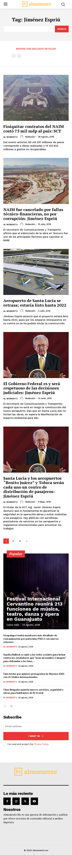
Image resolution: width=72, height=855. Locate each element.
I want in (34, 736)
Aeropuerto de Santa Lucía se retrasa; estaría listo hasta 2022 (34, 303)
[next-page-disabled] (19, 56)
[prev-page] (14, 56)
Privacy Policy (41, 744)
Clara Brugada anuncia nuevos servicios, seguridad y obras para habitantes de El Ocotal (33, 691)
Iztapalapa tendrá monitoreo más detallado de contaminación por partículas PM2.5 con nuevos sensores (31, 638)
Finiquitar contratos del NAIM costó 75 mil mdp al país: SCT (33, 128)
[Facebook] (7, 801)
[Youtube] (34, 801)
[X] (25, 801)
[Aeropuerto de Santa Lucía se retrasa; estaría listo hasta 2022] (36, 272)
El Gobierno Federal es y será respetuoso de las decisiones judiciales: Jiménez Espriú (31, 388)
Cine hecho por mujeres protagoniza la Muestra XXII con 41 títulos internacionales (33, 675)
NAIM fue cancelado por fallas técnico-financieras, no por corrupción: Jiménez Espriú (33, 214)
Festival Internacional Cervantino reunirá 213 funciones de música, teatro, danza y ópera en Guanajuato (34, 609)
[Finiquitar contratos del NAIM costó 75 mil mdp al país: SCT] (36, 98)
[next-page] (26, 541)
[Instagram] (16, 801)
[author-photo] (22, 137)
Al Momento (10, 137)
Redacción (30, 137)
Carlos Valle (13, 625)
